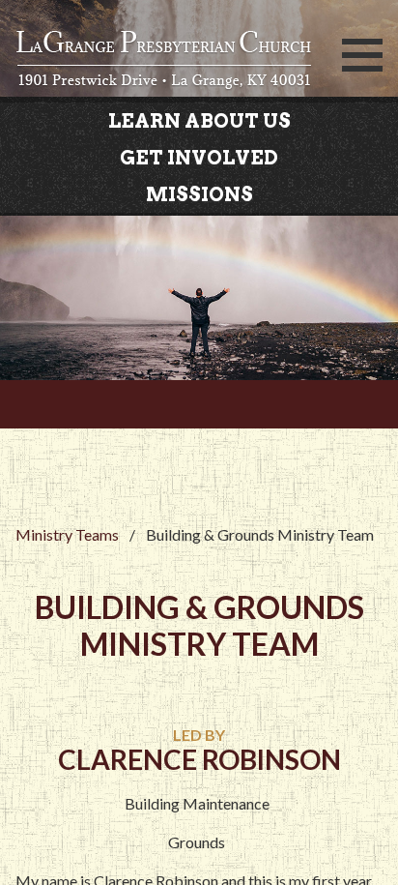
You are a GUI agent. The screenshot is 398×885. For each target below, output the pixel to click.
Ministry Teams (67, 534)
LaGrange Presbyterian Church (167, 61)
